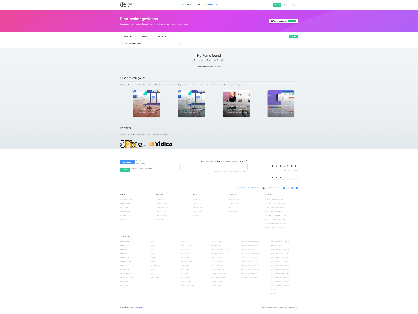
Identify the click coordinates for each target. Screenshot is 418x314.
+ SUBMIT (125, 169)
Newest (147, 36)
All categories (129, 36)
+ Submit (293, 36)
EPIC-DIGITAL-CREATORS (248, 187)
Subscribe (217, 67)
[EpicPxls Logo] (127, 5)
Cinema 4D (164, 36)
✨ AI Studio (208, 5)
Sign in (286, 5)
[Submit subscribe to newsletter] (244, 167)
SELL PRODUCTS (127, 162)
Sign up (295, 5)
